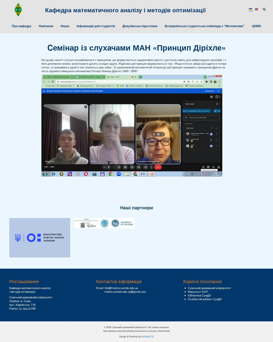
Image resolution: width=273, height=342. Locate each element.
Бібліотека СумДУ (199, 295)
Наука (65, 26)
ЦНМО (256, 26)
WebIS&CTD (147, 336)
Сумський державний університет (209, 288)
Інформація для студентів (96, 26)
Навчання (46, 26)
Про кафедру (21, 26)
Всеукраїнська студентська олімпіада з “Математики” (205, 26)
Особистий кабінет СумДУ (205, 299)
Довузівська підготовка (139, 26)
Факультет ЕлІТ (198, 291)
